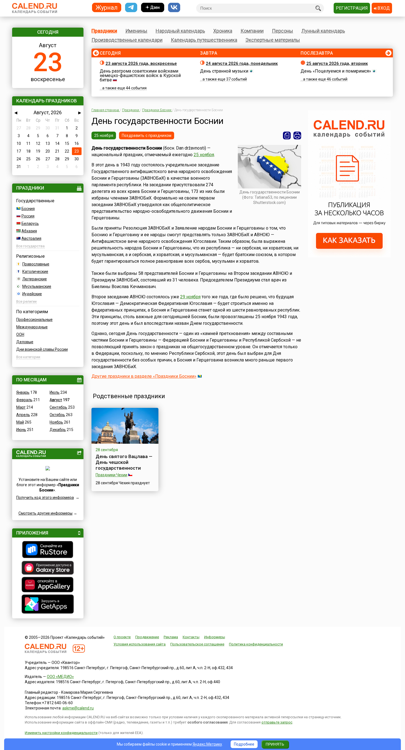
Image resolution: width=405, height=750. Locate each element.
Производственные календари (127, 40)
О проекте (122, 637)
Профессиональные (34, 319)
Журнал (107, 7)
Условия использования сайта (140, 644)
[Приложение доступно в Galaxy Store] (47, 568)
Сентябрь (58, 407)
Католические (35, 271)
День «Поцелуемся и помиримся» (336, 71)
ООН (20, 334)
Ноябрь (56, 422)
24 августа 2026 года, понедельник (242, 63)
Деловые (24, 342)
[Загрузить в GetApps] (47, 604)
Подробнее (244, 744)
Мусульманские (36, 286)
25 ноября (104, 135)
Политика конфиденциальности (256, 644)
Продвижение (147, 637)
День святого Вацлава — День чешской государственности (124, 462)
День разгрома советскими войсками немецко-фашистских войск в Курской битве (140, 75)
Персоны (282, 31)
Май (20, 422)
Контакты (191, 637)
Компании (252, 31)
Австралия (31, 238)
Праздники (104, 31)
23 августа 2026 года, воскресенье (141, 63)
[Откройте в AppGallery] (47, 585)
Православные (35, 264)
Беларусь (30, 223)
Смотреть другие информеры (45, 513)
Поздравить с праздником (146, 135)
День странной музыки (224, 71)
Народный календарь (180, 31)
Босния (28, 208)
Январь (22, 392)
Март (21, 407)
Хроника (222, 31)
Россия (27, 216)
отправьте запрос (276, 722)
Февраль (24, 400)
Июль (55, 392)
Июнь (21, 429)
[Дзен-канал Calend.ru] (152, 7)
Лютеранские (34, 279)
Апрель (23, 415)
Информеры (214, 637)
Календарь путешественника (204, 40)
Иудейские (32, 294)
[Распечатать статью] (297, 135)
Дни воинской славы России (42, 349)
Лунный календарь (323, 31)
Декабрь (58, 429)
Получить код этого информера (45, 497)
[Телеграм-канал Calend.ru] (131, 7)
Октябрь (57, 415)
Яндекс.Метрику (207, 744)
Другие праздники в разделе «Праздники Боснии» (143, 376)
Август (56, 400)
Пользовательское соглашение (197, 644)
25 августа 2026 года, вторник (337, 63)
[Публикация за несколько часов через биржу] (349, 256)
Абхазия (29, 231)
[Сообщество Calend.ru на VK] (174, 7)
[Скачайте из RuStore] (47, 550)
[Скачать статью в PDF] (287, 135)
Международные (32, 327)
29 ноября (190, 296)
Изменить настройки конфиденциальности (61, 733)
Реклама (171, 637)
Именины (136, 31)
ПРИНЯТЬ (275, 744)
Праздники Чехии (111, 475)
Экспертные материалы (272, 40)
